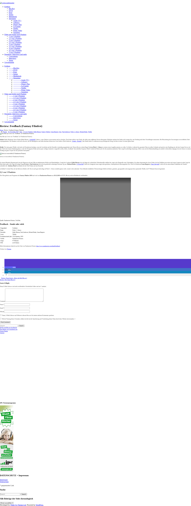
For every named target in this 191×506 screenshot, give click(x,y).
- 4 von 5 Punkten (17, 108)
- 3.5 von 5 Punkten (17, 106)
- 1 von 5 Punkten (17, 96)
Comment (2, 301)
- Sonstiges (20, 92)
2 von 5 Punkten (14, 40)
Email (2, 308)
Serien (11, 15)
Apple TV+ (17, 21)
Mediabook (13, 17)
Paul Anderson (66, 132)
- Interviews (15, 118)
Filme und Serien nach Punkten (15, 34)
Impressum (4, 480)
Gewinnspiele (9, 62)
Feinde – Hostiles (76, 141)
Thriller (90, 132)
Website (2, 311)
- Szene (13, 120)
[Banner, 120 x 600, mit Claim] (6, 471)
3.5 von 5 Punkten (15, 46)
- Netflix (19, 88)
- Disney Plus (21, 84)
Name (2, 304)
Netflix (15, 29)
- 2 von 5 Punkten (17, 100)
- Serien (13, 74)
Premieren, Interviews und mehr (15, 54)
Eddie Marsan (37, 132)
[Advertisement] (14, 367)
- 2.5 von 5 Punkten (17, 102)
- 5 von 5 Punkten (17, 112)
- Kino (13, 72)
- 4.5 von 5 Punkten (17, 110)
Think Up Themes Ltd (18, 505)
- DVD (13, 70)
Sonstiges (16, 32)
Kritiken (7, 7)
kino (60, 132)
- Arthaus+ (20, 82)
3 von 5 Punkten (14, 44)
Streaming (12, 19)
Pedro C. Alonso (75, 132)
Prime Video (17, 30)
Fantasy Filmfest (45, 132)
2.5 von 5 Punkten (15, 42)
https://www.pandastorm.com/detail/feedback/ (48, 246)
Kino (10, 13)
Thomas (5, 132)
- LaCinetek (21, 86)
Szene (11, 60)
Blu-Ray (12, 9)
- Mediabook (15, 76)
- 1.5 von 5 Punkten (17, 98)
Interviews (12, 58)
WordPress (39, 505)
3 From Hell (80, 164)
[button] (10, 267)
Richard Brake (83, 132)
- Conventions (15, 116)
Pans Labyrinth (155, 164)
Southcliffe (32, 139)
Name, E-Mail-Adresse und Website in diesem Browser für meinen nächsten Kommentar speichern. (28, 315)
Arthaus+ (16, 23)
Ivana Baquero (54, 132)
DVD (11, 11)
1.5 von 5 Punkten (15, 38)
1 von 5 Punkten (14, 36)
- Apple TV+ (21, 80)
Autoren (2, 333)
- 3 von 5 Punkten (17, 104)
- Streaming (14, 78)
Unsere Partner (4, 331)
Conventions (13, 56)
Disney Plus (17, 25)
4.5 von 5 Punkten (15, 50)
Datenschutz (4, 482)
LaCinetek (17, 27)
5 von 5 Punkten (14, 52)
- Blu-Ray (14, 68)
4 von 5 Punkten (14, 48)
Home (1, 130)
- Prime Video (21, 90)
